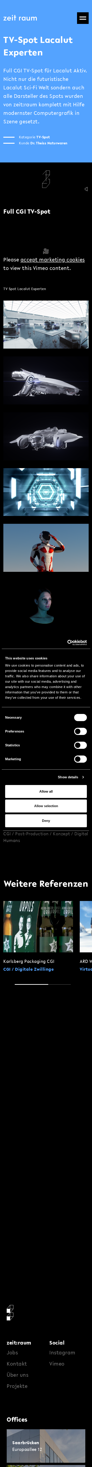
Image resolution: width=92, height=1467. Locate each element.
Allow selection (46, 806)
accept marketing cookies (53, 259)
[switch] (80, 731)
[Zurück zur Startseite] (20, 18)
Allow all (46, 791)
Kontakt (17, 1363)
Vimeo (57, 1363)
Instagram (62, 1352)
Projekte (17, 1386)
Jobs (12, 1352)
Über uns (17, 1375)
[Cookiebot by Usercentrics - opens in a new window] (67, 643)
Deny (46, 821)
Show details (68, 777)
